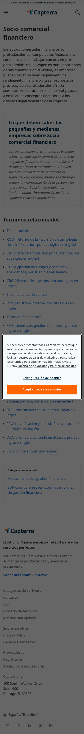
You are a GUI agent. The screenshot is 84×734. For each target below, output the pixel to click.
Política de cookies (63, 366)
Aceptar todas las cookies (42, 390)
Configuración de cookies (42, 378)
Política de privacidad (32, 366)
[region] (42, 367)
